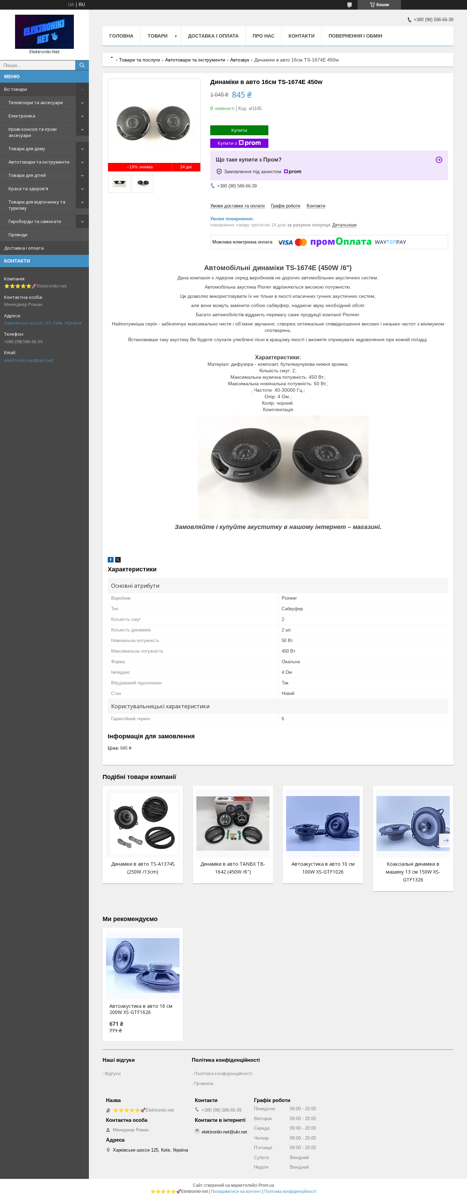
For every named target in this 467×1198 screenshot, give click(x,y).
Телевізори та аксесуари (36, 102)
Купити (239, 130)
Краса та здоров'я (28, 188)
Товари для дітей (27, 175)
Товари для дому (27, 148)
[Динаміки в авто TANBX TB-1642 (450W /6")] (233, 823)
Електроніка (22, 116)
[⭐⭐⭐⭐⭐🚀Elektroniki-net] (44, 32)
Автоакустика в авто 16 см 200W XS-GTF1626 (140, 1009)
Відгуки (113, 1073)
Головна (121, 36)
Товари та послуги (139, 59)
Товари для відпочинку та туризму (37, 205)
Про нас (264, 36)
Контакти (302, 36)
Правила (203, 1083)
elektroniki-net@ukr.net (28, 360)
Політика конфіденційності (223, 1073)
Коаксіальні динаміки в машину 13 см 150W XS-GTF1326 (413, 872)
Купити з (227, 143)
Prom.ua (266, 1185)
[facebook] (111, 560)
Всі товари (15, 89)
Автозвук (239, 59)
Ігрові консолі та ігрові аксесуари (33, 132)
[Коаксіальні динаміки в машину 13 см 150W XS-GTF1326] (413, 823)
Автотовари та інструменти (39, 162)
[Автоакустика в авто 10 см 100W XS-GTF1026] (323, 823)
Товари (158, 36)
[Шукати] (82, 65)
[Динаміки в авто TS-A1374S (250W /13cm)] (142, 823)
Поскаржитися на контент (236, 1191)
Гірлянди (18, 235)
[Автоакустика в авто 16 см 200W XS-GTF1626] (142, 965)
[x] (118, 560)
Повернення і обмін (355, 36)
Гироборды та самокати (35, 221)
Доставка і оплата (24, 248)
